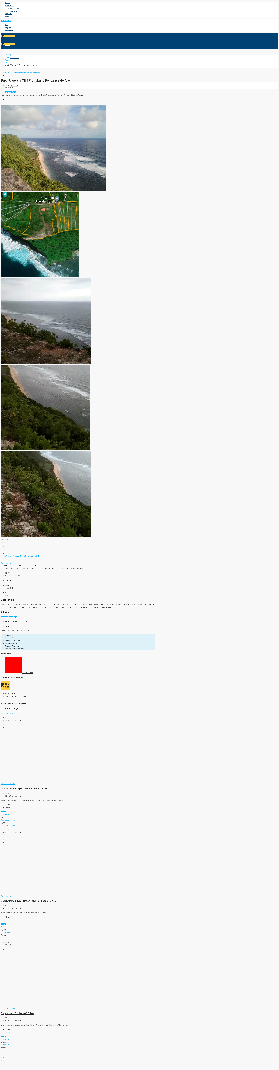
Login (7, 25)
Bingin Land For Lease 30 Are (17, 1013)
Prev (2, 1058)
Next (2, 1060)
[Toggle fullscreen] (6, 539)
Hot (10, 92)
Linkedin (35, 73)
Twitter (22, 73)
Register (8, 28)
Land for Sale (14, 8)
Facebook (16, 73)
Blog (7, 16)
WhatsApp (8, 73)
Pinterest (28, 73)
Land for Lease (15, 11)
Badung (8, 55)
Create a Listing (6, 21)
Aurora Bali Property (8, 815)
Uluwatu (8, 63)
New (13, 92)
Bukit (7, 57)
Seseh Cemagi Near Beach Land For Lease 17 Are (28, 900)
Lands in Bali (9, 5)
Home (7, 3)
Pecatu (7, 60)
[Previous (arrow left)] (2, 542)
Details (3, 812)
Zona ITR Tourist (27, 673)
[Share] (4, 539)
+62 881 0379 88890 (12, 696)
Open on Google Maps (9, 617)
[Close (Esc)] (2, 539)
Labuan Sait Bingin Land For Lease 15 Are (24, 788)
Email (40, 73)
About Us (8, 14)
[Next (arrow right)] (4, 542)
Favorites (9, 30)
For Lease (5, 92)
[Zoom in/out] (8, 539)
